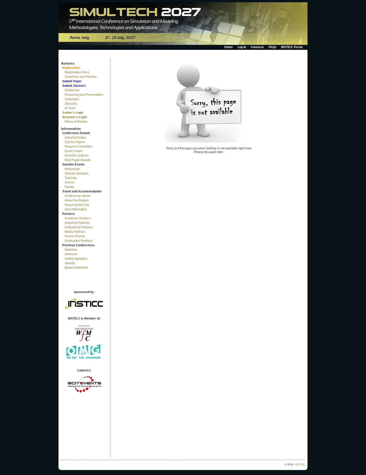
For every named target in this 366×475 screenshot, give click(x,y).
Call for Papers (75, 142)
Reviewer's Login (74, 117)
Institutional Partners (79, 227)
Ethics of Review (76, 121)
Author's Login (72, 112)
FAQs (272, 47)
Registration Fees (77, 72)
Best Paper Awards (78, 160)
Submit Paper (72, 81)
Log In (242, 47)
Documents (66, 56)
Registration (71, 68)
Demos (70, 182)
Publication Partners (79, 240)
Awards (70, 263)
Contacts (257, 47)
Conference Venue (78, 196)
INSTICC (300, 464)
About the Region (77, 200)
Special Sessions (77, 173)
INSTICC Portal (292, 47)
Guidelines (72, 90)
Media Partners (75, 232)
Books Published (76, 267)
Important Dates (76, 137)
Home (228, 47)
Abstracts (71, 254)
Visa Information (76, 209)
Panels (69, 187)
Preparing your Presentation (84, 94)
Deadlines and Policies (81, 77)
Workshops (72, 169)
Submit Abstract (74, 85)
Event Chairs (73, 151)
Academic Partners (78, 218)
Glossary (71, 103)
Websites (71, 249)
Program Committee (78, 146)
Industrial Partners (77, 223)
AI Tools (70, 108)
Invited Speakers (76, 258)
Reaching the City (77, 205)
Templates (72, 99)
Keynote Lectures (77, 155)
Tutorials (71, 178)
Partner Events (75, 236)
